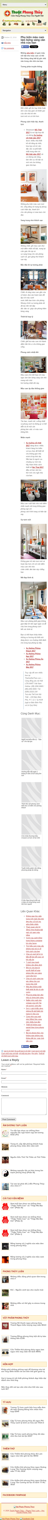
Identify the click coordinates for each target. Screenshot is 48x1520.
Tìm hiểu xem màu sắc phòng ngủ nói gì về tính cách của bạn (35, 948)
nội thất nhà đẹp (25, 1053)
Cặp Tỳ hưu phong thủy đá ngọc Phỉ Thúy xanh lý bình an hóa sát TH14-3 (27, 1422)
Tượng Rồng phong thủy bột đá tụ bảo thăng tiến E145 (28, 1337)
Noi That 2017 (37, 467)
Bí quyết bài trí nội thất (23, 1051)
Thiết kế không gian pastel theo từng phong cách (35, 1027)
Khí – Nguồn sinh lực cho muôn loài (26, 1290)
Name (4, 1070)
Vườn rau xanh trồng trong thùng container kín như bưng (34, 940)
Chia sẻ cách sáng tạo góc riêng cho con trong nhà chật (34, 981)
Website (4, 1087)
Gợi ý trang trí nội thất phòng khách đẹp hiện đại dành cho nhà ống (23, 1379)
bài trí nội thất (9, 1051)
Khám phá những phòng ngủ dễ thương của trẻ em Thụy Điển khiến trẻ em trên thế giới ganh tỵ (23, 1370)
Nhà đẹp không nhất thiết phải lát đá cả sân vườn (35, 989)
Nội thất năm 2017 (33, 154)
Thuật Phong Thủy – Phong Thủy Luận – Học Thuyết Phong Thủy (27, 1511)
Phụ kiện (34, 1053)
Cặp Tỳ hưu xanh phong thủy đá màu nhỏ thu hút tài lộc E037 (27, 1435)
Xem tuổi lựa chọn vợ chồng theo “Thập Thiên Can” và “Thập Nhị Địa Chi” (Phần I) (26, 1232)
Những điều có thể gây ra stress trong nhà (27, 1304)
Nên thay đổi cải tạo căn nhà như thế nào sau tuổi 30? (22, 1388)
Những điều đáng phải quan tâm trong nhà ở (27, 1277)
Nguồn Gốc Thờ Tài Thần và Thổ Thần (28, 1157)
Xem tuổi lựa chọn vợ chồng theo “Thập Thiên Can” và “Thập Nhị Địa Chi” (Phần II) (26, 1219)
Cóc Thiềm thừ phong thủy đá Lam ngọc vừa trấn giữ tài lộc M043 (26, 1455)
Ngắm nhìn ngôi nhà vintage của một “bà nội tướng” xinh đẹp (33, 1003)
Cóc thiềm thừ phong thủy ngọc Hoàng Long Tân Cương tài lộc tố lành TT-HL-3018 (28, 1482)
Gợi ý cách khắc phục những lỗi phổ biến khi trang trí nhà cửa (34, 1011)
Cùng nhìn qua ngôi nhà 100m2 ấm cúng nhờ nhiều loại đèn (34, 1019)
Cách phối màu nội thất (9, 1053)
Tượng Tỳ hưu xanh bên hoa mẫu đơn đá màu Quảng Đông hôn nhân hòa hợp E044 (27, 1409)
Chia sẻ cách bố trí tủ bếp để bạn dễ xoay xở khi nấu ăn (35, 957)
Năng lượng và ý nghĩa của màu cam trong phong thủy (27, 1258)
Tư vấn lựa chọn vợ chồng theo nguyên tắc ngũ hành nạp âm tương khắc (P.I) (26, 1132)
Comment (5, 1096)
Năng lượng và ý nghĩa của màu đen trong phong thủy (27, 1244)
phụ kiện (30, 53)
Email (4, 1078)
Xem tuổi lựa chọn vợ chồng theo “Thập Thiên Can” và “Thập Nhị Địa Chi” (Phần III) (26, 1205)
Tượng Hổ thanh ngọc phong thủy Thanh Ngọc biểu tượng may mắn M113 (28, 1324)
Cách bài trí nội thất (38, 1051)
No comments (9, 48)
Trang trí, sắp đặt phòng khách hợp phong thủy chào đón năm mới (26, 1145)
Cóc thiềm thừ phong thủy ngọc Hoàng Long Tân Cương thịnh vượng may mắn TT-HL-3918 (28, 1469)
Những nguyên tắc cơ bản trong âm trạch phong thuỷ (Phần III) (26, 1171)
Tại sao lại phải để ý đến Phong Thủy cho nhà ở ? (27, 1185)
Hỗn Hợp (7, 43)
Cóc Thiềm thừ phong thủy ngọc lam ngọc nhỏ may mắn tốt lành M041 (27, 1350)
